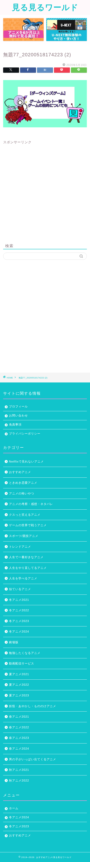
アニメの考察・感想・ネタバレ (31, 504)
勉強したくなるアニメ (24, 653)
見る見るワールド (45, 7)
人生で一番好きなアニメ (26, 557)
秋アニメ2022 (19, 780)
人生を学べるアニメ (23, 578)
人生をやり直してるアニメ (28, 567)
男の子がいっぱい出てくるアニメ (32, 759)
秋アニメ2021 (19, 769)
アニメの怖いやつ (21, 493)
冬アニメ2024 (19, 631)
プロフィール (18, 406)
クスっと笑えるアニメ (24, 514)
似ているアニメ (20, 589)
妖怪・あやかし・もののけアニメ (32, 706)
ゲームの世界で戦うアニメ (28, 525)
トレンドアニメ (20, 546)
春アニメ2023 (19, 737)
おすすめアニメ (20, 472)
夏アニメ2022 (19, 684)
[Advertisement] (45, 190)
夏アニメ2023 (19, 695)
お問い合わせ (18, 415)
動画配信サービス (21, 663)
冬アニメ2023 (19, 621)
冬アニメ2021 (19, 599)
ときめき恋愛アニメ (23, 482)
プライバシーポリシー (24, 433)
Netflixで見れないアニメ (26, 461)
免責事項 (15, 424)
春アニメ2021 (19, 716)
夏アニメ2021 (19, 674)
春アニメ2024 (19, 748)
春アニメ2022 (19, 727)
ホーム (13, 808)
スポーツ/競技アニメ (23, 536)
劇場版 (13, 642)
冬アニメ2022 (19, 610)
